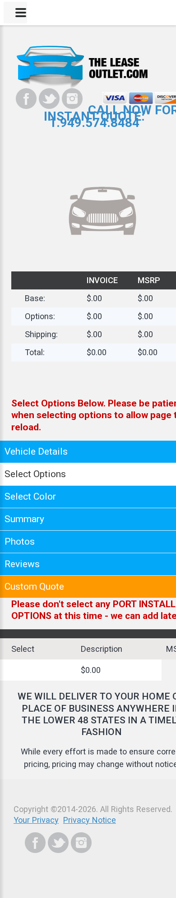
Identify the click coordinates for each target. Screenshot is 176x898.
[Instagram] (72, 98)
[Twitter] (49, 98)
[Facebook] (26, 98)
